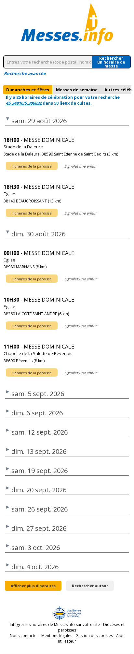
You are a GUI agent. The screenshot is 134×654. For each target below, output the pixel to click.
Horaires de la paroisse (32, 166)
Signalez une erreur (80, 166)
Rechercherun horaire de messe (111, 62)
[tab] (27, 89)
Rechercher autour (90, 585)
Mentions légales (56, 635)
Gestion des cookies (94, 635)
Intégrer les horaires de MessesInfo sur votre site (55, 624)
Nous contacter (24, 635)
